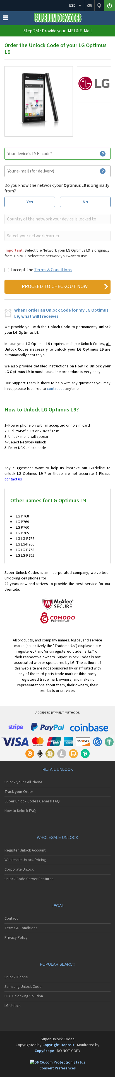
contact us (55, 389)
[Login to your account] (109, 5)
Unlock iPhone (16, 977)
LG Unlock (12, 1006)
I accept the (41, 270)
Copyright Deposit (58, 1045)
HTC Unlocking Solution (23, 996)
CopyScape (44, 1051)
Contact (11, 918)
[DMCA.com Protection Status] (57, 1063)
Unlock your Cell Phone (23, 782)
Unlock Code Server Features (29, 879)
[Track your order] (99, 5)
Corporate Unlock (19, 869)
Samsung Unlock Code (23, 986)
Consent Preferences (57, 1068)
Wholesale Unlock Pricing (25, 860)
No (85, 202)
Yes (30, 202)
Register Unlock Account (24, 850)
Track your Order (18, 792)
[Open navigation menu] (5, 19)
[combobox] (57, 219)
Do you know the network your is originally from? (56, 188)
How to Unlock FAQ (20, 811)
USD (72, 5)
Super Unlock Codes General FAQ (32, 801)
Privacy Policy (16, 937)
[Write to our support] (89, 5)
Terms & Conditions (53, 270)
